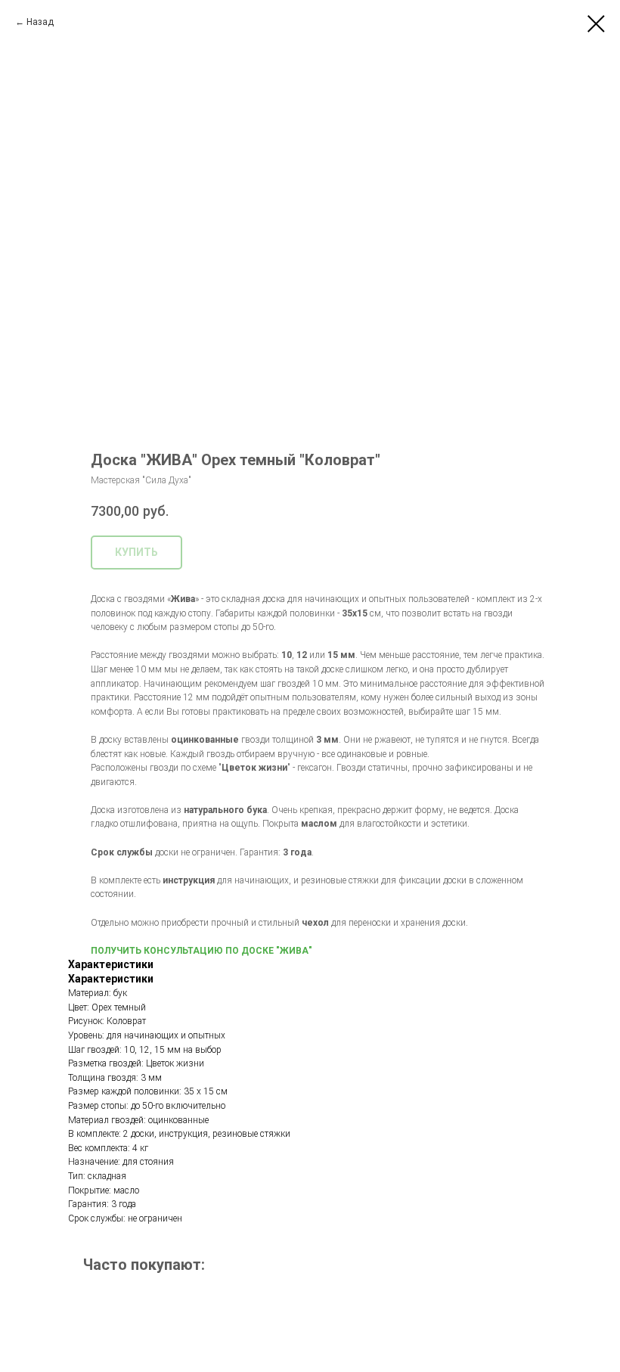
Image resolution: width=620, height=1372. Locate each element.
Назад (40, 22)
